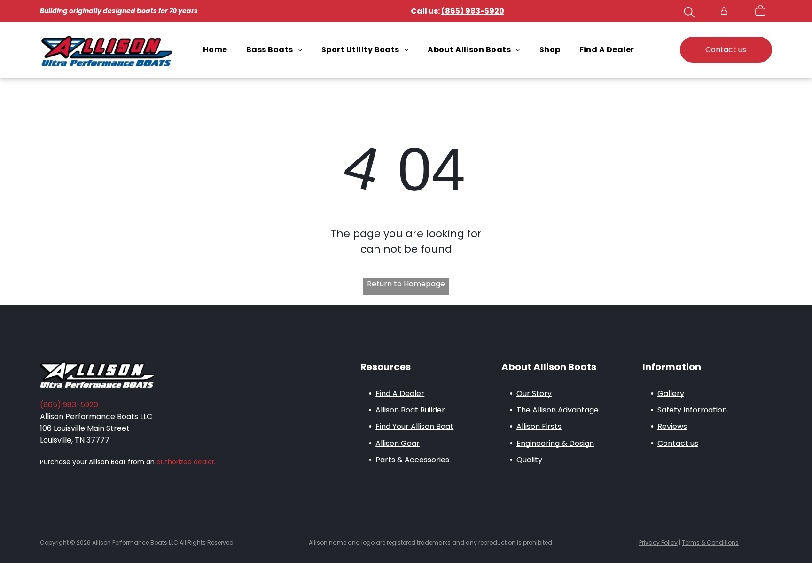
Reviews (672, 426)
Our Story (534, 393)
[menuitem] (215, 49)
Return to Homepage (406, 283)
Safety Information (692, 409)
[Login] (724, 11)
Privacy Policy (658, 543)
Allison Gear (397, 443)
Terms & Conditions (710, 543)
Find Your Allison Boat (414, 426)
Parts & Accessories (412, 459)
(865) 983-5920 (69, 404)
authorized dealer (185, 462)
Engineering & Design (555, 443)
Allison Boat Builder (410, 409)
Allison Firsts (539, 426)
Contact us (677, 443)
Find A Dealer (399, 393)
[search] (689, 14)
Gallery (670, 393)
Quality (529, 459)
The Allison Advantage (557, 409)
